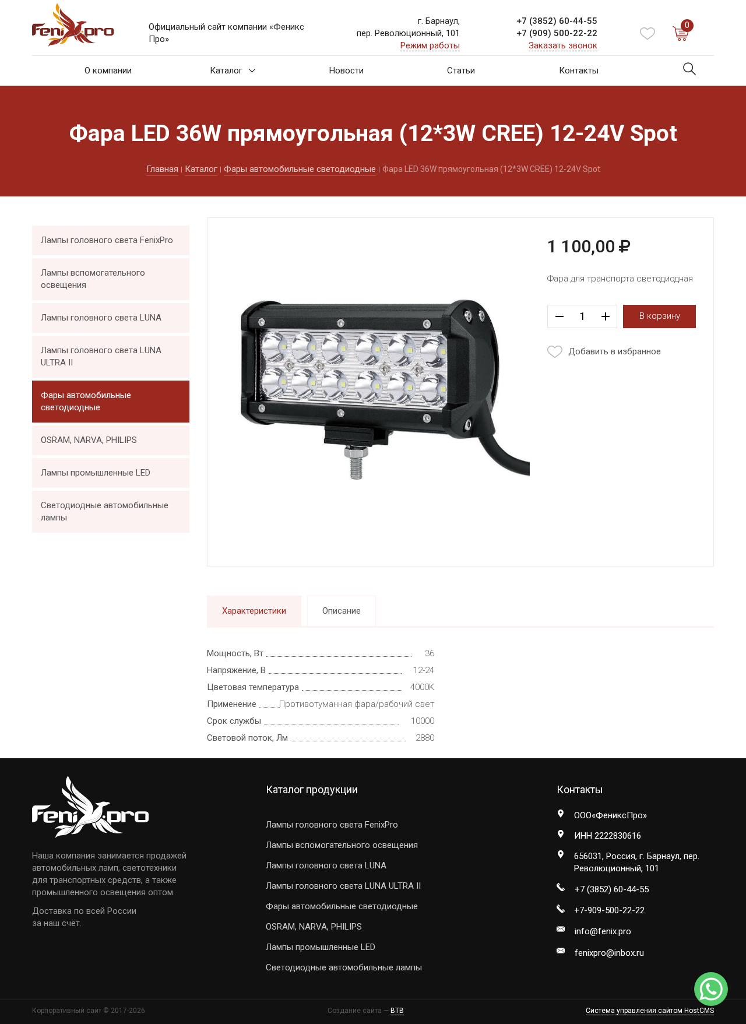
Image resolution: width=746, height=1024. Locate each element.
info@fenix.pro (603, 931)
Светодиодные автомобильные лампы (104, 511)
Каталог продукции (312, 789)
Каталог (226, 70)
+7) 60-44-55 (556, 21)
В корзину (659, 316)
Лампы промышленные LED (95, 472)
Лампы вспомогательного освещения (93, 279)
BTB (397, 1011)
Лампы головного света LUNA (101, 317)
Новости (346, 70)
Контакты (579, 70)
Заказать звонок (563, 45)
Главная (162, 169)
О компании (108, 70)
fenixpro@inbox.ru (609, 953)
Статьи (461, 70)
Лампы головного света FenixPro (107, 240)
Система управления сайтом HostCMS (650, 1011)
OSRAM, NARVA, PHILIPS (89, 440)
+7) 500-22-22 (556, 33)
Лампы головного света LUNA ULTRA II (101, 356)
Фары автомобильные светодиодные (300, 169)
